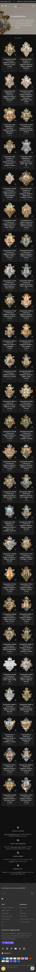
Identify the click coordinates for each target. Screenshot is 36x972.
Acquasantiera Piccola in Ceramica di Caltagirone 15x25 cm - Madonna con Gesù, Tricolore (9, 314)
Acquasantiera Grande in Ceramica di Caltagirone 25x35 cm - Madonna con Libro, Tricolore (9, 62)
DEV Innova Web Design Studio (9, 967)
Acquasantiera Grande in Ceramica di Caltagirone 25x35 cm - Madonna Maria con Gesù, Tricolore (9, 617)
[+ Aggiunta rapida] (15, 54)
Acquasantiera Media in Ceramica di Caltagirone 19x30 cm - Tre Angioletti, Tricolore (9, 344)
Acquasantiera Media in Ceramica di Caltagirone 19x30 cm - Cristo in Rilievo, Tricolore (26, 617)
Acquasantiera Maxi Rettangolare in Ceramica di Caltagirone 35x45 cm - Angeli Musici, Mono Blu (26, 161)
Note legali (23, 913)
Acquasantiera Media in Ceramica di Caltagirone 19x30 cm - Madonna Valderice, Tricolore (26, 314)
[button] (3, 969)
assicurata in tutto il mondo (18, 847)
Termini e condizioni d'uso (27, 919)
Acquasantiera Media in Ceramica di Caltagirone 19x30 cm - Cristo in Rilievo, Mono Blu (26, 284)
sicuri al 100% (17, 872)
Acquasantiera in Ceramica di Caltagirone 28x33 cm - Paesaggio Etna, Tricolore (26, 738)
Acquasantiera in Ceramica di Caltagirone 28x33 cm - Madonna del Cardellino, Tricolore (9, 738)
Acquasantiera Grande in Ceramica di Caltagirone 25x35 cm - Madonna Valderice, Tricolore (9, 465)
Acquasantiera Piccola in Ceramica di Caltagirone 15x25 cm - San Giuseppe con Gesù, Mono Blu (9, 284)
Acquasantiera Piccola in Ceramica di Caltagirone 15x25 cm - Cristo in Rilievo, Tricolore (9, 587)
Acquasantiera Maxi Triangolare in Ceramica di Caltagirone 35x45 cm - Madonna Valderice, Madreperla (26, 63)
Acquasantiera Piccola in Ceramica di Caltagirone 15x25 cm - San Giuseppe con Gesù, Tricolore (9, 224)
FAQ (21, 910)
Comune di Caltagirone (8, 907)
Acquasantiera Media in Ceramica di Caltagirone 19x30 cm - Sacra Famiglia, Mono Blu (26, 495)
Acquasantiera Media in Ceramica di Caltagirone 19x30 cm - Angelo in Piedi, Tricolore (26, 374)
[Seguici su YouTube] (15, 948)
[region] (18, 850)
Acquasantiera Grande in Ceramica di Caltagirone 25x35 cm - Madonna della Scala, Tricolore (9, 495)
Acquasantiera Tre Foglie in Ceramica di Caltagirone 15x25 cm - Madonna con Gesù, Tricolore (26, 224)
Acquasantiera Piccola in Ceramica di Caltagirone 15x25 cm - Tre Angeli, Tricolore (26, 556)
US (2, 922)
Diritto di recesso (24, 922)
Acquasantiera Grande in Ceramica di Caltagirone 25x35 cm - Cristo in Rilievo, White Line (9, 678)
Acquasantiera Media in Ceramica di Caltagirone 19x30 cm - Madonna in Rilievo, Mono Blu (26, 525)
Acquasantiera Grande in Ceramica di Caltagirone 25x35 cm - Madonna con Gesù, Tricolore (26, 465)
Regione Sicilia (6, 910)
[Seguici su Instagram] (7, 948)
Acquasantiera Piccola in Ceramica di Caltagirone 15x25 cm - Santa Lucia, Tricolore (9, 373)
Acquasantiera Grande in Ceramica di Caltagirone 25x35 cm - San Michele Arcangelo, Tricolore (26, 128)
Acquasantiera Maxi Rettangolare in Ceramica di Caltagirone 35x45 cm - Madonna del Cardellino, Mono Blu (9, 526)
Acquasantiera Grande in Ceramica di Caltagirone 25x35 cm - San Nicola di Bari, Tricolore (9, 798)
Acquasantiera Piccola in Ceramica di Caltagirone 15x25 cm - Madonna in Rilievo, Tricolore (26, 587)
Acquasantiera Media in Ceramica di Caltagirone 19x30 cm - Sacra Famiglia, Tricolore (26, 344)
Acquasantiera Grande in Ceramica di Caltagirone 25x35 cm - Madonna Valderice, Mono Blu (9, 557)
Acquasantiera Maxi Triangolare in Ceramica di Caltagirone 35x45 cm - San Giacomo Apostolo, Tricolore (9, 161)
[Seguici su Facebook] (3, 948)
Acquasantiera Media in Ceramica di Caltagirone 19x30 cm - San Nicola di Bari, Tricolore (26, 768)
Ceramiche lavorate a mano (11, 834)
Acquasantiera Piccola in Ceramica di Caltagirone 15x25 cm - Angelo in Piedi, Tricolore (9, 254)
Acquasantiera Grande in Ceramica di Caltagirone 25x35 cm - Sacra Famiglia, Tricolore (9, 435)
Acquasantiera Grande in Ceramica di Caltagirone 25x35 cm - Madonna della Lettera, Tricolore (9, 647)
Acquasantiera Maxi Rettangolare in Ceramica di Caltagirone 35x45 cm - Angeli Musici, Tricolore (9, 129)
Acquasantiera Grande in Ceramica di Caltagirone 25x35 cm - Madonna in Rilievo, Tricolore (26, 254)
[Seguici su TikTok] (20, 948)
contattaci (11, 861)
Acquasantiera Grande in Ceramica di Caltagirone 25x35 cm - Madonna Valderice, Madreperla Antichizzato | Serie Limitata (26, 96)
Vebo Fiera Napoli (7, 916)
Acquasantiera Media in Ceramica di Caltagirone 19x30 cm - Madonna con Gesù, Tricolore (9, 404)
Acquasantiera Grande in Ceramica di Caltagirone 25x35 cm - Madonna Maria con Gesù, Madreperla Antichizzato (9, 193)
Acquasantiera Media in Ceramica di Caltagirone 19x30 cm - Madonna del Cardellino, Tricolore (26, 647)
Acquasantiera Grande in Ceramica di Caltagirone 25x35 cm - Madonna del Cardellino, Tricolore (26, 435)
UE (2, 925)
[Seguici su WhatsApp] (24, 948)
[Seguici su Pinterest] (11, 948)
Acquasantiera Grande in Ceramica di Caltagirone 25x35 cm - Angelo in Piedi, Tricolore (26, 404)
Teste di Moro (23, 907)
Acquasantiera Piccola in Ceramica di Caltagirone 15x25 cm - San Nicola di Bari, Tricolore (26, 798)
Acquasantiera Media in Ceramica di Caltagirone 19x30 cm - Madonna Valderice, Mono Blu (9, 708)
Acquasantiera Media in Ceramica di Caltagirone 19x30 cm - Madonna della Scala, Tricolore (26, 708)
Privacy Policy (23, 916)
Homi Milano (5, 913)
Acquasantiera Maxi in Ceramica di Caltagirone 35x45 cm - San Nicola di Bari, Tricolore (9, 768)
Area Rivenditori (6, 919)
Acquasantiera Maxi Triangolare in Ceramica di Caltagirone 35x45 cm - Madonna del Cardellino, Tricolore (26, 193)
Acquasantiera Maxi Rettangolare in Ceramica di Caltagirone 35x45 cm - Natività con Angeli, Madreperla (9, 95)
